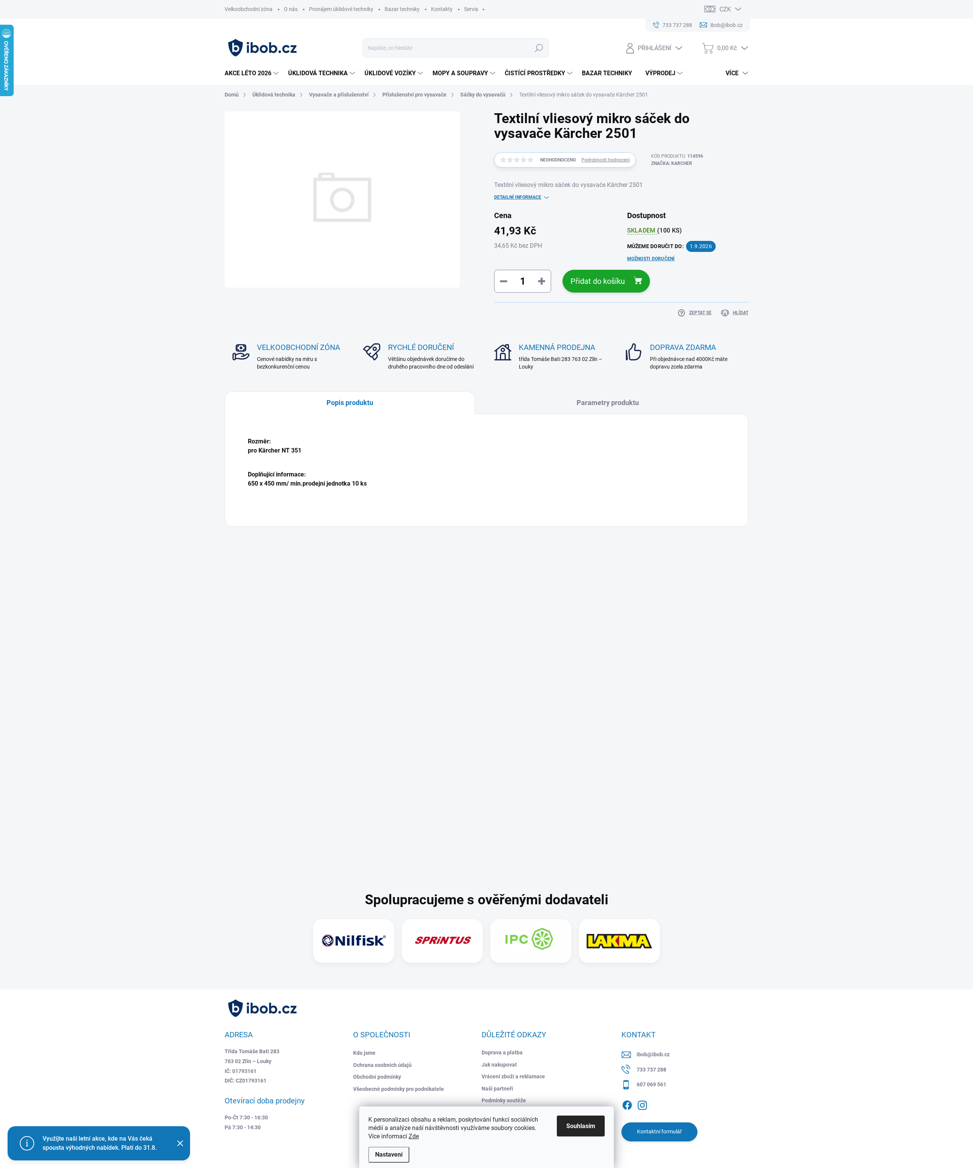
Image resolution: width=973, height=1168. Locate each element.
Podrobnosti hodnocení (606, 160)
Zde (414, 1136)
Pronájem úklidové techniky (341, 9)
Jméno (260, 575)
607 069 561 (651, 1084)
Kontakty (442, 9)
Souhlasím (580, 1126)
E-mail (260, 611)
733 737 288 (651, 1070)
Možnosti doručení (651, 258)
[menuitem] (252, 73)
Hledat (539, 48)
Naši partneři (497, 1089)
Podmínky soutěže (504, 1100)
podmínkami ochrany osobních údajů (373, 768)
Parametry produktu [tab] (608, 403)
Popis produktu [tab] (349, 403)
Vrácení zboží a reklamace (513, 1076)
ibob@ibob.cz (653, 1054)
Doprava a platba (502, 1052)
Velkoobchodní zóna (249, 9)
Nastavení (389, 1154)
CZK (725, 9)
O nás (291, 9)
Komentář (265, 647)
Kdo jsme (364, 1053)
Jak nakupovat (499, 1065)
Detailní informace (517, 197)
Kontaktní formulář (659, 1131)
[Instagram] (642, 1103)
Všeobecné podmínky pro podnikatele (398, 1089)
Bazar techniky (402, 9)
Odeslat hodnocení (305, 791)
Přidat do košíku (597, 281)
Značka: (671, 163)
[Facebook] (627, 1103)
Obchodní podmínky (377, 1077)
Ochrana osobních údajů (382, 1065)
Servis (471, 9)
